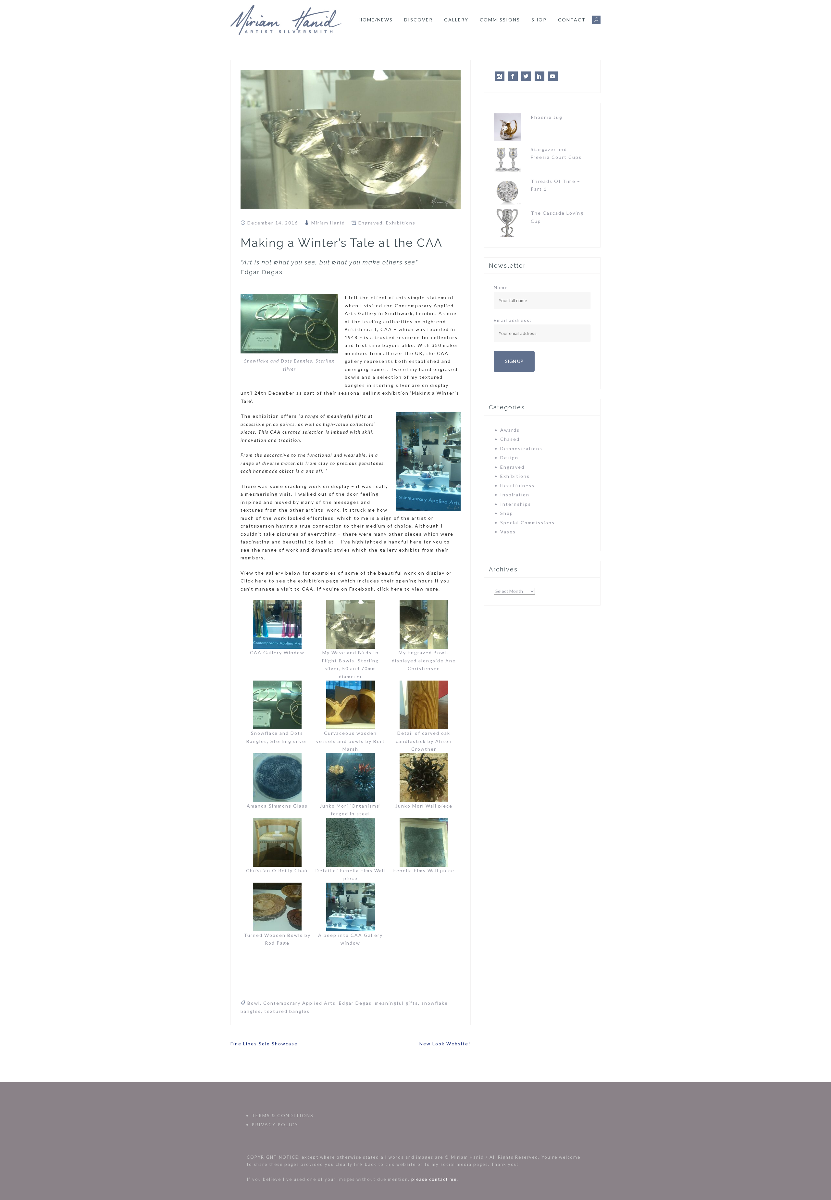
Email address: (513, 320)
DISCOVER (418, 19)
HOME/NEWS (376, 19)
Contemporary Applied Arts (299, 1003)
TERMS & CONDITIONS (283, 1115)
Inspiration (514, 494)
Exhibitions (401, 222)
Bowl (253, 1003)
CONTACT (572, 19)
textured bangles (287, 1011)
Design (509, 457)
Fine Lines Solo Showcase (264, 1043)
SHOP (539, 19)
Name (501, 287)
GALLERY (456, 19)
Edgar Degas (355, 1003)
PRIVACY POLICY (275, 1124)
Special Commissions (527, 522)
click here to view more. (408, 589)
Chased (510, 439)
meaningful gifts (396, 1003)
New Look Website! (445, 1043)
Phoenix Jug (547, 117)
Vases (508, 531)
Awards (510, 430)
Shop (506, 513)
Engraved (370, 222)
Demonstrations (521, 448)
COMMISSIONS (500, 19)
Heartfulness (517, 485)
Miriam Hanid (328, 222)
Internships (515, 504)
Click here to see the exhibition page (290, 580)
